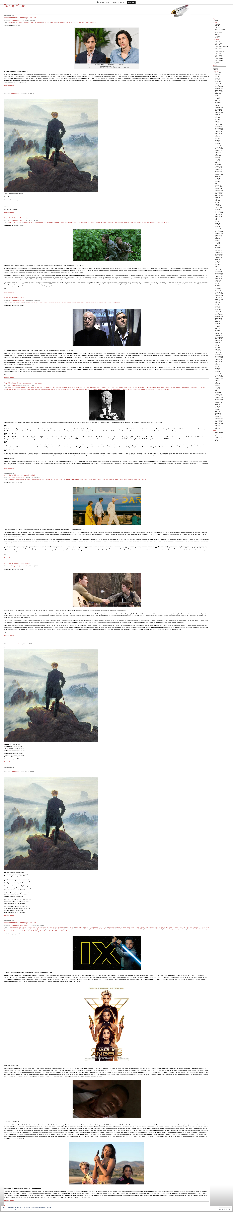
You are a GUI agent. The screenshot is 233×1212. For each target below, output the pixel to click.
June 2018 (217, 242)
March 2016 (218, 288)
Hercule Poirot (178, 927)
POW (92, 222)
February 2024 (218, 124)
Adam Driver (11, 22)
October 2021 (218, 173)
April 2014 (217, 328)
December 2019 (219, 211)
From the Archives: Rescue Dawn (17, 218)
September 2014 (219, 319)
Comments (219, 437)
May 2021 (217, 181)
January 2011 (218, 395)
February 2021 (218, 186)
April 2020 (217, 204)
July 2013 (217, 344)
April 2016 (217, 287)
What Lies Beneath (159, 389)
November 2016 (219, 274)
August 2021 (218, 176)
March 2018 (218, 247)
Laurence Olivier (81, 302)
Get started (131, 2)
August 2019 (218, 218)
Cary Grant (48, 387)
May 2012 (217, 368)
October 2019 (218, 214)
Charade (54, 387)
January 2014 (218, 333)
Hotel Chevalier (46, 479)
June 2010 (217, 407)
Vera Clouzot (136, 389)
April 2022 (217, 162)
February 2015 (218, 311)
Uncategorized (14, 93)
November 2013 (219, 337)
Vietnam (158, 222)
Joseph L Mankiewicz (54, 302)
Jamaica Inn (131, 387)
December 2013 (219, 335)
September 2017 (219, 257)
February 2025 (218, 104)
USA (148, 222)
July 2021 (217, 178)
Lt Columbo (148, 387)
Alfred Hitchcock (25, 387)
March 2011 (218, 392)
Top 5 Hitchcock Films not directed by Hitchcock (23, 383)
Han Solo (160, 927)
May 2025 (217, 98)
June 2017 (217, 262)
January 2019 (218, 230)
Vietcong (152, 222)
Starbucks (146, 929)
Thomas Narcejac (127, 389)
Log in (216, 433)
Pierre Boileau (193, 387)
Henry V (171, 927)
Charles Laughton (62, 387)
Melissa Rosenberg (58, 929)
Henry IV (166, 927)
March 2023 (218, 143)
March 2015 (218, 309)
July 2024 (217, 116)
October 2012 (218, 359)
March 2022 (218, 164)
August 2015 (218, 300)
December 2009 (219, 418)
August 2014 (218, 321)
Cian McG (217, 27)
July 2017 (217, 261)
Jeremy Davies (69, 222)
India (52, 479)
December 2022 (219, 148)
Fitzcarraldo (39, 222)
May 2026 (217, 78)
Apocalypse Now (26, 222)
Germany (56, 222)
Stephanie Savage (155, 929)
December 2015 (219, 293)
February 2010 (218, 414)
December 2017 (219, 252)
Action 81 (217, 24)
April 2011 (217, 390)
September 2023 (219, 133)
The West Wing (35, 931)
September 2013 (219, 340)
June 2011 (217, 387)
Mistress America (70, 22)
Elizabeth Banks (121, 927)
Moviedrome (218, 31)
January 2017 (218, 271)
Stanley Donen (65, 389)
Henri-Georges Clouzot (121, 387)
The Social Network (16, 931)
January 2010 (218, 416)
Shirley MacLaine (35, 389)
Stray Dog (72, 389)
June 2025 (217, 97)
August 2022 (218, 155)
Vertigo (143, 389)
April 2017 (217, 266)
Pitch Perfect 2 (94, 929)
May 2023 (217, 140)
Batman (33, 222)
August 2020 (218, 197)
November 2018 (219, 233)
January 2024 (218, 126)
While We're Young (90, 22)
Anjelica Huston (19, 479)
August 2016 (218, 280)
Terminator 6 (183, 929)
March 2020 (218, 205)
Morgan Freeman (165, 387)
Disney (86, 927)
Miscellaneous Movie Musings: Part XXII (20, 923)
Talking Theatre (219, 58)
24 (8, 927)
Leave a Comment (9, 85)
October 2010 (218, 401)
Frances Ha (33, 22)
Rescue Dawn (98, 222)
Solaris (105, 222)
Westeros (57, 931)
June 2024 (217, 117)
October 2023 (218, 131)
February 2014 (218, 332)
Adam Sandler (19, 22)
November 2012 (219, 357)
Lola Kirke (53, 22)
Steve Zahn (111, 222)
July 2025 (217, 95)
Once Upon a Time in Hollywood (80, 929)
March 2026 (218, 81)
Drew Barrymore (103, 927)
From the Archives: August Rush (17, 564)
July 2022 (217, 157)
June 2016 (217, 283)
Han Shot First (153, 927)
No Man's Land (99, 302)
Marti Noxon (49, 929)
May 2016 (217, 285)
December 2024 (219, 107)
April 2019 (217, 224)
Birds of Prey (35, 927)
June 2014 (217, 325)
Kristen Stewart (11, 929)
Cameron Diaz (44, 927)
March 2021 (218, 185)
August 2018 (218, 238)
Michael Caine (90, 302)
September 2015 (219, 299)
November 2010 (219, 399)
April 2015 (217, 307)
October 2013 (218, 338)
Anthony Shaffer (20, 302)
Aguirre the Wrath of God (14, 222)
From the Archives (48, 222)
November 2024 (219, 109)
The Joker (7, 931)
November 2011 (219, 378)
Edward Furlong (112, 927)
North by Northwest (176, 387)
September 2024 (219, 112)
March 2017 (218, 268)
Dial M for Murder (80, 387)
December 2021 (219, 169)
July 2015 (217, 302)
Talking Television (24, 925)
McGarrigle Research (220, 29)
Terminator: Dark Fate (193, 929)
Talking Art (217, 41)
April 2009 (217, 425)
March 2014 (218, 330)
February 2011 (218, 394)
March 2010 (218, 413)
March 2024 (218, 123)
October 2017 (218, 256)
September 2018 (219, 237)
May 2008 (217, 427)
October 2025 (218, 90)
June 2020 (217, 200)
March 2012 (218, 371)
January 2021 (218, 188)
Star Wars (140, 929)
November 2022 (219, 150)
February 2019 (218, 228)
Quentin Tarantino (120, 929)
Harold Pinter (39, 302)
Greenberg (39, 22)
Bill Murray (27, 479)
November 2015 (219, 295)
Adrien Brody (11, 479)
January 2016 (218, 292)
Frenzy (98, 387)
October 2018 (218, 235)
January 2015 (218, 313)
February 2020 (218, 207)
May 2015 (217, 306)
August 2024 (218, 114)
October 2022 (218, 152)
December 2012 (219, 356)
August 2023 (218, 135)
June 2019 (217, 221)
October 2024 (218, 110)
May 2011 (217, 388)
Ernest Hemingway (91, 387)
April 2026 (217, 79)
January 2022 (218, 167)
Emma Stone (130, 927)
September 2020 (219, 195)
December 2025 (219, 86)
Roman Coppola (92, 479)
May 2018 (217, 243)
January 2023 (218, 147)
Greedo (147, 927)
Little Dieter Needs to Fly (80, 222)
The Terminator (26, 931)
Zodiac (167, 389)
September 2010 (219, 402)
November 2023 (219, 129)
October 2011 (218, 380)
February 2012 (218, 373)
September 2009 (219, 423)
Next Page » (7, 1205)
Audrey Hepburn (35, 387)
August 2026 (218, 72)
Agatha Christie (14, 927)
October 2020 (218, 193)
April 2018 (217, 245)
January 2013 (218, 354)
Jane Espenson (194, 927)
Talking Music (218, 48)
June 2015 (217, 304)
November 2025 (219, 88)
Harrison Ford (110, 387)
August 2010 (218, 404)
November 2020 (219, 192)
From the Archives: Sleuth (14, 298)
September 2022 (219, 154)
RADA (105, 302)
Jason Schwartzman (64, 479)
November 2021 (219, 171)
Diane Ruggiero (79, 927)
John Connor (202, 927)
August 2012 (218, 363)
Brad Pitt (42, 387)
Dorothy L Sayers (93, 927)
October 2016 (218, 276)
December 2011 (219, 376)
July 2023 (217, 136)
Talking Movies (15, 5)
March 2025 (218, 102)
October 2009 (218, 421)
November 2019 (219, 212)
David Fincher (71, 387)
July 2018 (217, 240)
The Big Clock (88, 389)
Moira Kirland (67, 929)
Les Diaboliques (139, 387)
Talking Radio (218, 55)
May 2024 (217, 119)
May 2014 (217, 326)
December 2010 (219, 397)
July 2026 (217, 74)
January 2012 (218, 375)
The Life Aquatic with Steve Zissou (128, 479)
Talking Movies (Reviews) (17, 220)
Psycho (200, 387)
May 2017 (217, 264)
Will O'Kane (218, 38)
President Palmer (103, 929)
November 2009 (219, 420)
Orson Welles (185, 387)
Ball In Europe (218, 25)
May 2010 (217, 409)
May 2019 (217, 223)
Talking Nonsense (219, 50)
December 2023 (219, 128)
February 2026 (218, 83)
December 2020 (219, 190)
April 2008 (217, 428)
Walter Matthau (150, 389)
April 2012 (217, 370)
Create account (219, 432)
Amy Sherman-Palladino (25, 927)
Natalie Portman (75, 479)
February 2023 (218, 145)
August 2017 (218, 259)
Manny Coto (42, 929)
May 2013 (217, 347)
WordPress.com (219, 440)
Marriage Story (61, 22)
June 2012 (217, 366)
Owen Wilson (83, 479)
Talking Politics (218, 53)
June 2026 (217, 76)
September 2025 (219, 91)
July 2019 (217, 219)
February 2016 (218, 290)
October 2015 (218, 297)
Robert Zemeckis (21, 389)
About (216, 20)
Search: (215, 65)
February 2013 (218, 352)
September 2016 (219, 278)
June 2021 (217, 179)
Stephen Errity (218, 32)
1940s (9, 387)
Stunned (217, 34)
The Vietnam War (141, 222)
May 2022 (217, 161)
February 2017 (218, 269)
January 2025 (218, 105)
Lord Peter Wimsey (21, 929)
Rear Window (12, 389)
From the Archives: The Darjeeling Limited (20, 475)
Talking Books (218, 43)
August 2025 (218, 93)
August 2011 (218, 383)
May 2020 (217, 202)
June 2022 (217, 159)
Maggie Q (35, 929)
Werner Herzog (165, 222)
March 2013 (218, 351)
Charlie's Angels (53, 927)
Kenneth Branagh (71, 302)
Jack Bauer (186, 927)
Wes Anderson (142, 479)
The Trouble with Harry (116, 389)
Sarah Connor (129, 929)
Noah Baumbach (80, 22)
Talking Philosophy (219, 51)
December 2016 (219, 273)
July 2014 (217, 323)
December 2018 (219, 231)
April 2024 (217, 121)
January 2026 (218, 85)
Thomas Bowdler (44, 931)
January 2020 (218, 209)
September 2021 (219, 174)
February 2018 (218, 249)
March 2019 (218, 226)
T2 (161, 929)
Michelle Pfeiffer (155, 387)
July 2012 (217, 364)
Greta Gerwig (46, 22)
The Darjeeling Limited (112, 479)
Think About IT (218, 36)
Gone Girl (103, 387)
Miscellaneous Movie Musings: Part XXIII (20, 18)
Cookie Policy (35, 1209)
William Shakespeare (66, 931)
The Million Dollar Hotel (130, 222)
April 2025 (217, 100)
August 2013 (218, 342)
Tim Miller (52, 931)
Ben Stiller (26, 22)
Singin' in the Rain (55, 389)
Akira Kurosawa (16, 387)
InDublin (62, 222)
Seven (28, 389)
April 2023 (217, 142)
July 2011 (217, 385)
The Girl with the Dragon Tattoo (101, 389)
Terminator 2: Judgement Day (171, 929)
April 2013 (217, 349)
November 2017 (219, 254)
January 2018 (218, 250)
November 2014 (219, 316)
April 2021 (217, 183)
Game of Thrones (139, 927)
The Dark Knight (204, 929)
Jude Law (63, 302)
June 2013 (217, 345)
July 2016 (217, 281)
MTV (89, 222)
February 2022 (218, 166)
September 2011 (219, 382)
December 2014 (219, 314)
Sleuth (109, 302)
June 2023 (217, 138)
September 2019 (219, 216)
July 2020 (217, 199)
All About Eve (11, 302)
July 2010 (217, 406)
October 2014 (218, 318)
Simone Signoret (45, 389)
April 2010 (217, 411)
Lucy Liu (29, 929)
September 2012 (219, 361)
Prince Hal (111, 929)
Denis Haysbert (70, 927)
